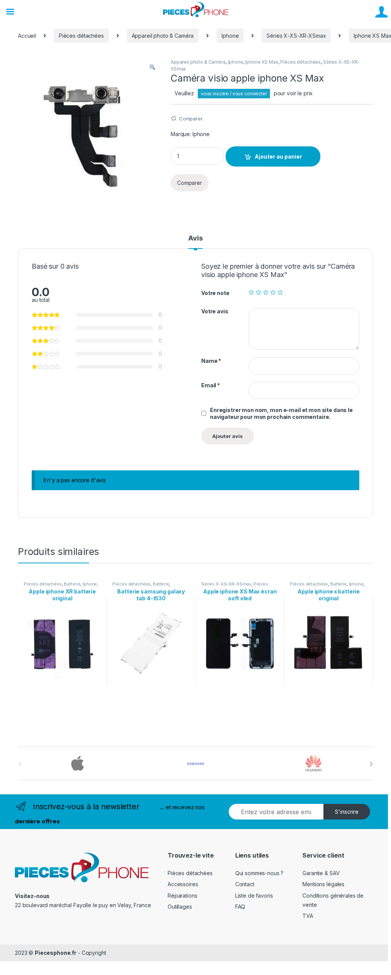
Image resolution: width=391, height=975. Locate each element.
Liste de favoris (254, 895)
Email (210, 385)
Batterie (72, 584)
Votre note (215, 293)
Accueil (27, 35)
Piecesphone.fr (55, 952)
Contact (244, 884)
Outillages (180, 906)
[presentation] (371, 764)
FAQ (240, 906)
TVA (307, 915)
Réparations (182, 895)
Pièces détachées (81, 35)
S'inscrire (347, 811)
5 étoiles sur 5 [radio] (280, 292)
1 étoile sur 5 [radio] (251, 292)
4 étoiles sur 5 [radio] (273, 292)
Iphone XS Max (261, 62)
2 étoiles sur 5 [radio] (258, 292)
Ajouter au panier (278, 156)
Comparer (191, 118)
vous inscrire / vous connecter (234, 93)
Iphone (230, 35)
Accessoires (183, 884)
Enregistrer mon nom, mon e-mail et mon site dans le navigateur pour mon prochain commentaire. (281, 413)
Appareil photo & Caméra (163, 35)
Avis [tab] (195, 238)
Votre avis (214, 311)
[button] (152, 67)
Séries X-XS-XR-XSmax (296, 35)
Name (211, 361)
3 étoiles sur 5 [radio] (265, 292)
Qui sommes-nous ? (259, 873)
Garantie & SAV (320, 873)
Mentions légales (323, 884)
